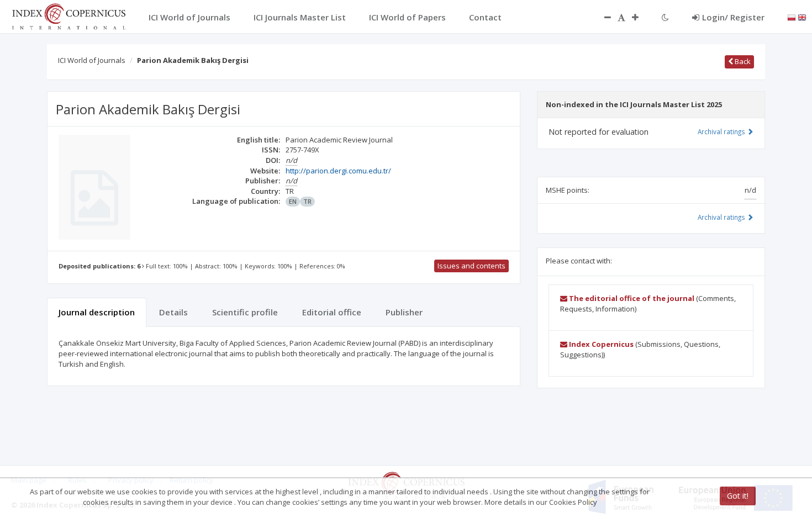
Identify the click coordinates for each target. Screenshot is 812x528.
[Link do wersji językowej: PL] (791, 17)
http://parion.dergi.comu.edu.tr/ (338, 171)
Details (173, 312)
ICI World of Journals (91, 60)
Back (742, 61)
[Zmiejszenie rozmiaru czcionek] (602, 17)
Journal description (97, 312)
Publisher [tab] (404, 312)
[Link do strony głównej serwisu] (68, 15)
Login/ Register (733, 17)
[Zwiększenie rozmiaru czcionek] (640, 17)
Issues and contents (471, 266)
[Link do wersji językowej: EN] (802, 17)
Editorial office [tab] (331, 312)
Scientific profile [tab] (245, 312)
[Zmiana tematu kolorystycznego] (665, 17)
